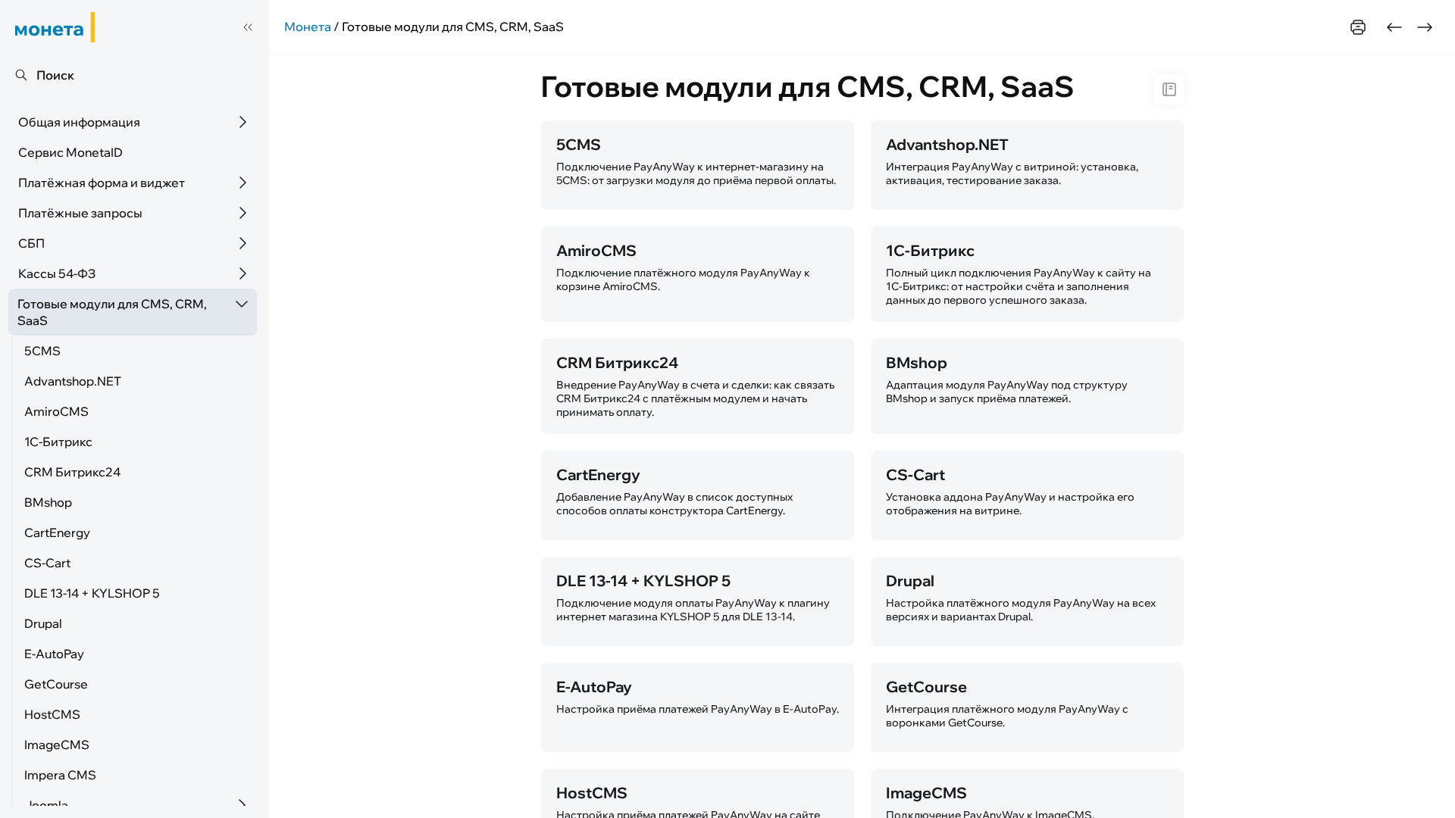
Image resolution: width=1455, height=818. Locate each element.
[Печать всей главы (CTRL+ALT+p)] (1358, 27)
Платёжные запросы (80, 212)
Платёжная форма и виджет (101, 182)
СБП (31, 243)
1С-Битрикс (58, 441)
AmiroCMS (56, 411)
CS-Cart (47, 562)
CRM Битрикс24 (72, 471)
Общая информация (79, 122)
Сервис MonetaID (70, 152)
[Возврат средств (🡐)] (1394, 27)
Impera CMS (60, 774)
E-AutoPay (54, 653)
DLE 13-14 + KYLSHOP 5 (92, 593)
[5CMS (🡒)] (1425, 27)
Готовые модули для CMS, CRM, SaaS (112, 312)
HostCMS (52, 714)
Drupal (43, 623)
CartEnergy (57, 532)
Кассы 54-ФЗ (56, 273)
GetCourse (56, 684)
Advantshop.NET (72, 381)
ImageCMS (56, 744)
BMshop (48, 502)
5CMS (42, 350)
